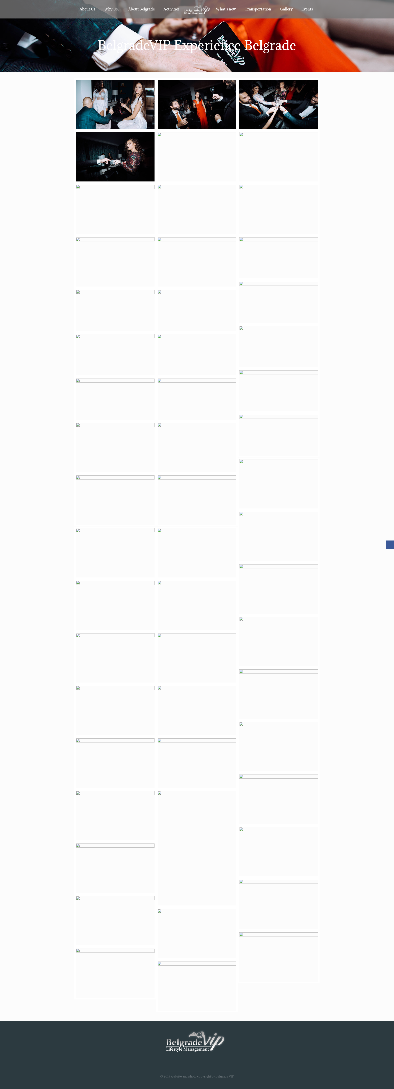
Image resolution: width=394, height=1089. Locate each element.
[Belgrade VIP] (197, 9)
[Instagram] (200, 1083)
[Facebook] (194, 1083)
